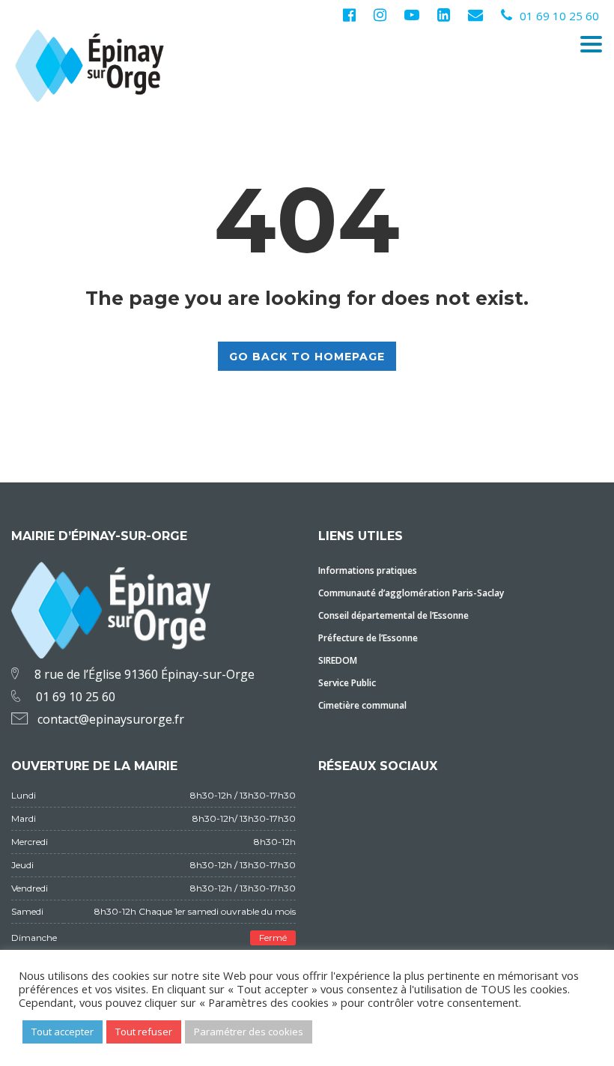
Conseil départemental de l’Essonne (393, 615)
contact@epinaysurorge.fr (110, 719)
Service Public (347, 682)
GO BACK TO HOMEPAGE (307, 356)
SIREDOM (337, 660)
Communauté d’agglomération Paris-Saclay (411, 593)
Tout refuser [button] (143, 1031)
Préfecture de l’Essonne (368, 638)
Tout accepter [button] (62, 1031)
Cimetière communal (362, 705)
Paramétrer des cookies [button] (248, 1031)
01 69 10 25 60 (559, 15)
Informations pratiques (367, 570)
